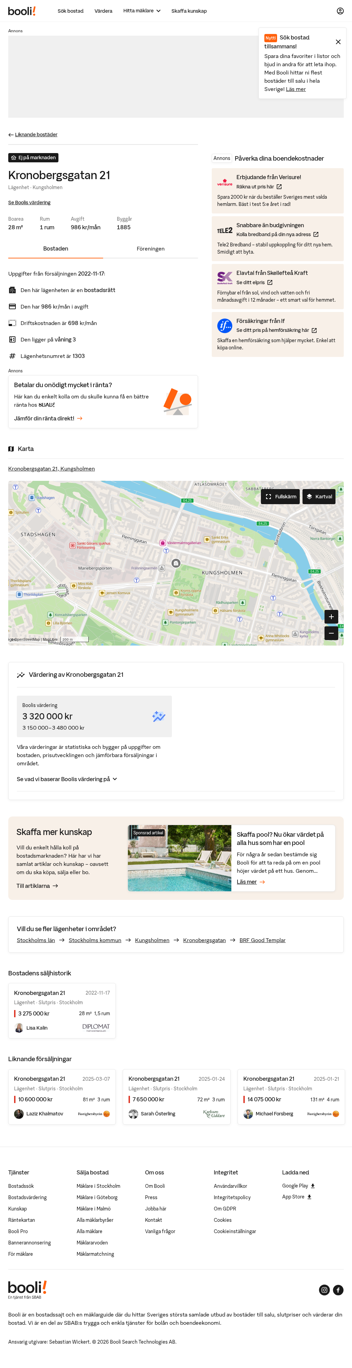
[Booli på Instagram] (324, 1290)
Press (151, 1197)
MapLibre (50, 639)
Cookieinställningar (235, 1231)
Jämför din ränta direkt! (44, 418)
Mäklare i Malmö (94, 1209)
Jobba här (155, 1209)
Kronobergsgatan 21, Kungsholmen (51, 468)
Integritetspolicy (232, 1197)
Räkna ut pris (268, 186)
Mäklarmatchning (95, 1254)
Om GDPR (225, 1209)
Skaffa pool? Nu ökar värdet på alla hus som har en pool (280, 839)
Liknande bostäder (36, 134)
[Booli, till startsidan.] (22, 11)
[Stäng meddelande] (338, 41)
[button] (176, 563)
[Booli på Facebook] (338, 1290)
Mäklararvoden (92, 1243)
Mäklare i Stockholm (98, 1186)
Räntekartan (21, 1220)
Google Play (295, 1186)
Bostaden (55, 248)
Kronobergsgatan (204, 940)
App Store (293, 1197)
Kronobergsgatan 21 (39, 1078)
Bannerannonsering (29, 1243)
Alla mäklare (89, 1231)
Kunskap (17, 1209)
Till (33, 885)
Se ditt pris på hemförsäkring (276, 330)
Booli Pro (18, 1231)
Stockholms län (36, 940)
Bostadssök (21, 1186)
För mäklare (20, 1254)
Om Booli (155, 1186)
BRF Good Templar (263, 940)
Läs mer (296, 88)
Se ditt (272, 282)
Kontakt (153, 1220)
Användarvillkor (230, 1186)
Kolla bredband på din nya (277, 234)
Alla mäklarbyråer (95, 1220)
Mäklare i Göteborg (97, 1197)
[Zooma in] (331, 617)
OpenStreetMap (27, 639)
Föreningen (151, 248)
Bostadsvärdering (27, 1197)
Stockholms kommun (95, 940)
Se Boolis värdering (29, 202)
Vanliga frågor (160, 1231)
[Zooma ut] (331, 633)
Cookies (223, 1220)
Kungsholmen (152, 940)
